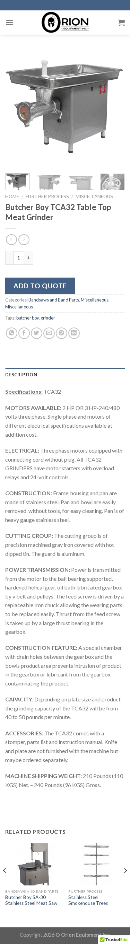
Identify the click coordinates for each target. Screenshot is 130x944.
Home (12, 196)
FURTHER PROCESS (47, 196)
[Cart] (121, 22)
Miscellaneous (94, 196)
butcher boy (27, 318)
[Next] (113, 108)
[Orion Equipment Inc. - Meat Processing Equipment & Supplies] (65, 22)
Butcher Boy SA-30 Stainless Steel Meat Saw (31, 900)
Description (21, 374)
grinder (48, 318)
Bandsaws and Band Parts (53, 300)
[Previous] (16, 108)
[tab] (65, 375)
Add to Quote (40, 286)
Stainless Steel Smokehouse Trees (88, 900)
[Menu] (9, 22)
